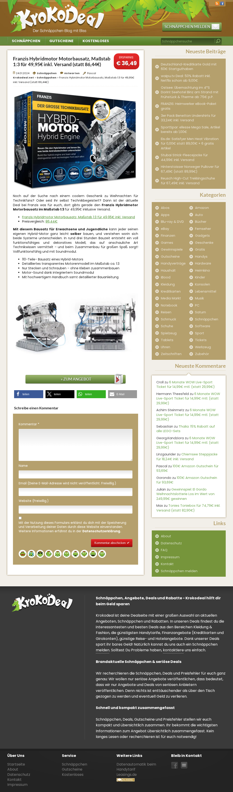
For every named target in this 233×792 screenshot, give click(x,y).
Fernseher (203, 228)
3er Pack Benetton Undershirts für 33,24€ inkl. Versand (188, 118)
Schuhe (167, 326)
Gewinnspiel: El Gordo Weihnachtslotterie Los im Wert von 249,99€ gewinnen (185, 494)
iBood (165, 277)
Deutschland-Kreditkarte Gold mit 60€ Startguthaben (189, 66)
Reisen (166, 312)
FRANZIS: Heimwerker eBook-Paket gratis (188, 106)
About (166, 536)
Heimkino (202, 270)
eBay (165, 228)
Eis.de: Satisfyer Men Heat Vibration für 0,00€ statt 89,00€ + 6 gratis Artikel (190, 144)
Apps (165, 215)
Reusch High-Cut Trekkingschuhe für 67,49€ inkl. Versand (188, 180)
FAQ (164, 550)
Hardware (203, 263)
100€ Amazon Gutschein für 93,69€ (187, 468)
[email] (184, 765)
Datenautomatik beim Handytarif (136, 767)
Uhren (165, 347)
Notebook (169, 305)
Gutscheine (61, 41)
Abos (165, 207)
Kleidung (168, 284)
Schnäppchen (26, 41)
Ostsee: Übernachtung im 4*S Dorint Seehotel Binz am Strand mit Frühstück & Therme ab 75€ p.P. (189, 92)
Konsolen (202, 284)
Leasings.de (126, 774)
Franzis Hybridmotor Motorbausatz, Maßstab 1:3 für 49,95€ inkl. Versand (78, 217)
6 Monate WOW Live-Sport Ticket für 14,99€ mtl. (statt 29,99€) (185, 384)
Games (167, 242)
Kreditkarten (171, 291)
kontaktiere (173, 650)
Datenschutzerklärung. (101, 531)
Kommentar (29, 424)
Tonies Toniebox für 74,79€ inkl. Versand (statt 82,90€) (188, 508)
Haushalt (168, 270)
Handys (201, 256)
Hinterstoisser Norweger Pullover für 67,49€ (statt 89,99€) (190, 169)
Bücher (200, 221)
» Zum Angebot (76, 379)
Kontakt (167, 564)
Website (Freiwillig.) (33, 501)
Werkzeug (203, 347)
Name (23, 466)
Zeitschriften (171, 354)
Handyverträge (173, 263)
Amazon (202, 207)
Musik (199, 298)
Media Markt (171, 298)
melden (102, 650)
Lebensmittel (205, 291)
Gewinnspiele (172, 249)
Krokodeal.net (58, 16)
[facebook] (222, 3)
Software (202, 326)
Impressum (170, 557)
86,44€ (52, 221)
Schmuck (168, 319)
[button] (28, 394)
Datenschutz (171, 543)
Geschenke (204, 242)
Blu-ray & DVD (172, 221)
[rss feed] (217, 3)
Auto (199, 215)
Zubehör (202, 354)
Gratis (200, 249)
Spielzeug (169, 333)
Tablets (167, 340)
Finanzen (168, 235)
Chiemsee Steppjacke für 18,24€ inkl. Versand (187, 456)
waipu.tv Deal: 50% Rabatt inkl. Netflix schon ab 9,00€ (185, 78)
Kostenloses (96, 41)
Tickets (201, 340)
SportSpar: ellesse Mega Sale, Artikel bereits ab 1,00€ (190, 129)
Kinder (200, 277)
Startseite (16, 764)
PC (197, 305)
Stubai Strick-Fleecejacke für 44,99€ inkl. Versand (184, 157)
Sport (199, 333)
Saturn (200, 312)
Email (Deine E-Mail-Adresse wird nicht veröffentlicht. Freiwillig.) (67, 483)
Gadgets (202, 235)
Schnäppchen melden (187, 26)
